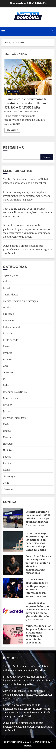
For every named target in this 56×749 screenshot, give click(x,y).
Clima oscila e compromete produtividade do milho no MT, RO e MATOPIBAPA (25, 103)
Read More (12, 130)
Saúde (6, 469)
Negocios (8, 443)
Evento (7, 346)
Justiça (7, 411)
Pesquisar (13, 147)
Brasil (6, 288)
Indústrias (9, 385)
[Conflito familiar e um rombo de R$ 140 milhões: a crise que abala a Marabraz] (13, 518)
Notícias (7, 450)
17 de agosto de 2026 (36, 525)
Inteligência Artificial (15, 392)
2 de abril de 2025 (33, 111)
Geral (6, 366)
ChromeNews (40, 741)
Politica (7, 463)
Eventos (7, 353)
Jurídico (7, 405)
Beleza (7, 281)
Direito (7, 307)
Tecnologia (9, 476)
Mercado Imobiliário (15, 417)
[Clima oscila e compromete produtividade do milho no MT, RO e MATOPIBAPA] (28, 77)
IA (4, 378)
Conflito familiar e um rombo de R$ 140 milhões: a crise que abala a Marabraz (25, 181)
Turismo (8, 489)
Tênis (6, 482)
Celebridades (10, 294)
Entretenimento (12, 327)
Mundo (7, 430)
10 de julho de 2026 (35, 620)
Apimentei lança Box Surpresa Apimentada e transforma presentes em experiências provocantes (39, 634)
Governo (8, 372)
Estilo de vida (10, 340)
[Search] (53, 31)
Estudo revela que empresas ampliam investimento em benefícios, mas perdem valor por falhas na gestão (26, 195)
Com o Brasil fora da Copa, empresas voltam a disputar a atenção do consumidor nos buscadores (27, 212)
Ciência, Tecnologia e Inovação (20, 301)
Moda (6, 424)
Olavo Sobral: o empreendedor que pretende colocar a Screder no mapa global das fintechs (27, 249)
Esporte (7, 333)
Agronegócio (13, 91)
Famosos (8, 359)
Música (7, 437)
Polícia (7, 456)
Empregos (9, 320)
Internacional (11, 398)
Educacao (8, 314)
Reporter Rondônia (14, 111)
